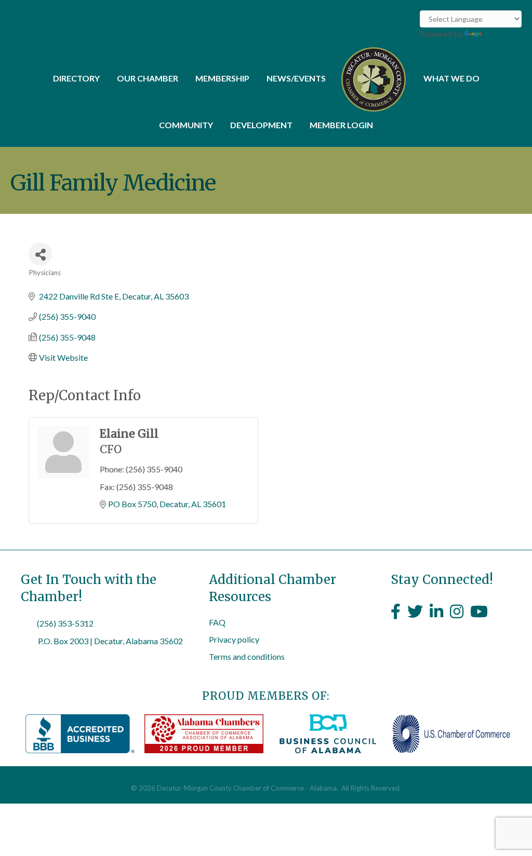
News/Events (296, 78)
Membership (222, 78)
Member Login (341, 125)
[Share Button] (40, 254)
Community (186, 125)
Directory (76, 78)
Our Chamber (147, 78)
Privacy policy (234, 639)
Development (261, 125)
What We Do (451, 78)
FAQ (217, 622)
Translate (500, 33)
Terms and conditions (247, 656)
